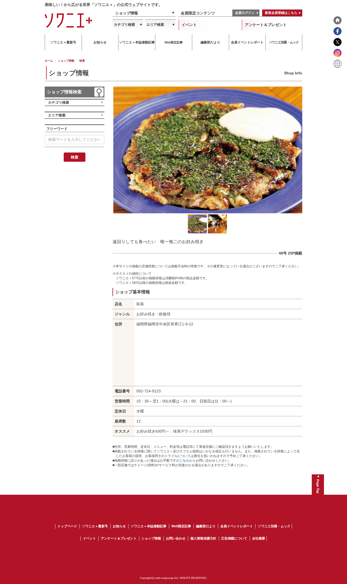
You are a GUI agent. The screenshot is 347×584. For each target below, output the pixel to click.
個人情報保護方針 (203, 538)
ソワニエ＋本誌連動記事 (148, 526)
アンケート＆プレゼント (266, 25)
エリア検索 (155, 25)
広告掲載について (234, 538)
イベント (189, 25)
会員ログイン (245, 13)
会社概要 (258, 538)
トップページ (67, 526)
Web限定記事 (181, 526)
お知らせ (119, 526)
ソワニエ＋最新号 (95, 526)
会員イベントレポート (236, 526)
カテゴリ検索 (124, 25)
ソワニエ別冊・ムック (274, 526)
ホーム (49, 60)
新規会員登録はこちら (281, 13)
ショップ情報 (126, 13)
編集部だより (206, 526)
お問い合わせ (175, 538)
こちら (184, 460)
